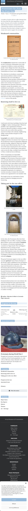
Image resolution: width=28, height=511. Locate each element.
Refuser (14, 503)
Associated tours (5, 382)
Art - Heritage (4, 408)
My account (14, 478)
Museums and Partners (14, 475)
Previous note (5, 312)
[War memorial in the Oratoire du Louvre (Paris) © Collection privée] (14, 222)
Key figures (4, 402)
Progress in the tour (6, 380)
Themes (3, 406)
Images (14, 464)
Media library (14, 480)
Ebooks (14, 469)
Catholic (3, 98)
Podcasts (14, 467)
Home (2, 13)
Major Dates (4, 400)
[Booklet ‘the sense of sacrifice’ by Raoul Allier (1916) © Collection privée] (14, 46)
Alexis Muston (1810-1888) (14, 448)
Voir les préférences (14, 507)
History (3, 404)
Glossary (3, 386)
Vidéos (14, 466)
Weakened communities (7, 371)
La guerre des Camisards (14, 453)
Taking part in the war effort (9, 376)
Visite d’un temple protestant (14, 440)
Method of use (14, 477)
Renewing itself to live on (8, 373)
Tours (7, 13)
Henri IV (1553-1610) (14, 450)
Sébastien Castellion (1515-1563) (14, 451)
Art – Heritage (14, 435)
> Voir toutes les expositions (14, 458)
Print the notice (15, 390)
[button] (26, 483)
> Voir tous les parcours (14, 442)
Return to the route (14, 313)
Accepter (14, 499)
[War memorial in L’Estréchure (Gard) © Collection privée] (14, 196)
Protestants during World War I (18, 13)
